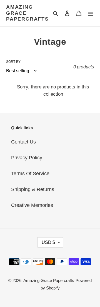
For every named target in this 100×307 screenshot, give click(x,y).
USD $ (48, 242)
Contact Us (23, 142)
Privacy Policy (26, 157)
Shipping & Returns (32, 189)
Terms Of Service (30, 173)
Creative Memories (32, 205)
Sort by (13, 62)
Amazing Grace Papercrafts (27, 13)
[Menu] (90, 13)
